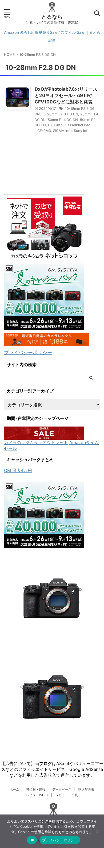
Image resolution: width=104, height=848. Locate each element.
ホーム (14, 789)
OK (31, 840)
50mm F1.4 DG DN (63, 120)
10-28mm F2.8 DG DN (60, 114)
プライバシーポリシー (28, 352)
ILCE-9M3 (43, 130)
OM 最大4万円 (18, 470)
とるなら (52, 17)
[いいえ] (97, 831)
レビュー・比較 (66, 795)
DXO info (55, 125)
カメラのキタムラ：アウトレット (36, 442)
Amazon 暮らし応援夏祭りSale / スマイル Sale (44, 32)
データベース (61, 789)
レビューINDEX (37, 795)
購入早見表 (86, 789)
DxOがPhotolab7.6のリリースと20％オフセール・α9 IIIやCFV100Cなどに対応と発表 (66, 95)
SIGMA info (62, 130)
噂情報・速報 (35, 789)
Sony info (82, 130)
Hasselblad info (77, 125)
